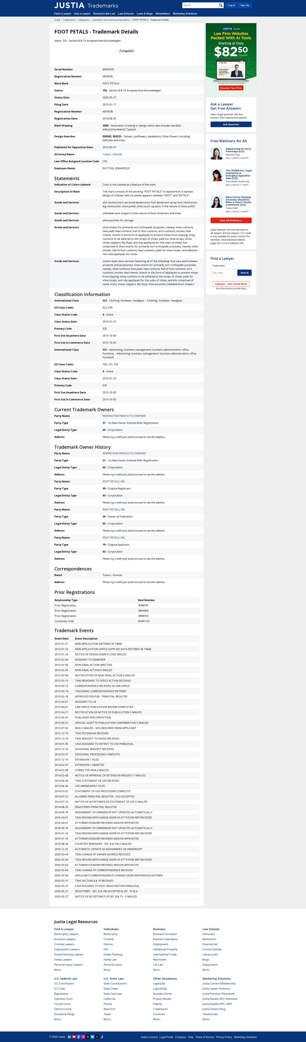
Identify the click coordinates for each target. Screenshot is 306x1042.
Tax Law (158, 964)
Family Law (110, 959)
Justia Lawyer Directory (216, 988)
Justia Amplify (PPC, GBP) (217, 1004)
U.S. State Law (114, 978)
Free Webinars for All (229, 141)
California (109, 999)
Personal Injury (113, 964)
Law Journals (210, 954)
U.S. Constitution (64, 983)
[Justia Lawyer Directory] (102, 1037)
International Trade (165, 954)
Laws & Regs (145, 13)
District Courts (63, 1009)
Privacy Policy (224, 1037)
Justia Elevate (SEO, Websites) (220, 999)
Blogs (205, 959)
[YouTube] (74, 1037)
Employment (160, 944)
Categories (83, 20)
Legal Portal (166, 1037)
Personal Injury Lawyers (68, 964)
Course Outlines (212, 949)
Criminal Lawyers (64, 944)
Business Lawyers (65, 939)
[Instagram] (83, 1037)
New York (109, 1009)
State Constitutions (115, 983)
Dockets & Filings (64, 1014)
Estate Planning (113, 954)
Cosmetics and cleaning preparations (111, 20)
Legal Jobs (159, 983)
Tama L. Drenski (112, 154)
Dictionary (208, 934)
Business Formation (165, 934)
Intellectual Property (165, 949)
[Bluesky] (92, 1037)
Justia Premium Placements (218, 993)
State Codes (111, 988)
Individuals (111, 929)
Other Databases (165, 978)
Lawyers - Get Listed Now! (231, 283)
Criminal (108, 939)
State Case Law (113, 993)
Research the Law (104, 13)
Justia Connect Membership (219, 983)
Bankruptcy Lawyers (66, 934)
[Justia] (69, 5)
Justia (57, 20)
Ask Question (231, 124)
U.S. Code (59, 988)
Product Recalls (162, 999)
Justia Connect (149, 1037)
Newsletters (163, 13)
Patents (157, 1004)
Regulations (61, 993)
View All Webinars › (231, 220)
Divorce (108, 944)
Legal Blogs (160, 988)
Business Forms (162, 993)
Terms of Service (204, 1037)
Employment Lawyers (67, 949)
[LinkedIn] (69, 1037)
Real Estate (159, 959)
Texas (107, 1014)
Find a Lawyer (62, 13)
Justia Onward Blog (213, 1009)
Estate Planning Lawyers (69, 954)
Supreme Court (63, 999)
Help (190, 1037)
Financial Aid (209, 944)
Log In (231, 5)
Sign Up (244, 5)
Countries (159, 1014)
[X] (97, 1037)
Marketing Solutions (185, 13)
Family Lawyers (63, 959)
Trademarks (69, 20)
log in (113, 437)
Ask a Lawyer (82, 13)
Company (180, 1037)
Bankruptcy (110, 934)
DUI (106, 949)
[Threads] (88, 1037)
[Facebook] (78, 1037)
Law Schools (126, 13)
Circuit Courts (62, 1004)
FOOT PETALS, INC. (114, 481)
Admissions (209, 939)
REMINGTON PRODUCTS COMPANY (124, 416)
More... (58, 969)
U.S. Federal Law (65, 978)
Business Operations (165, 939)
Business (159, 929)
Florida (108, 1004)
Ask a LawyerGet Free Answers (226, 106)
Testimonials (210, 1014)
